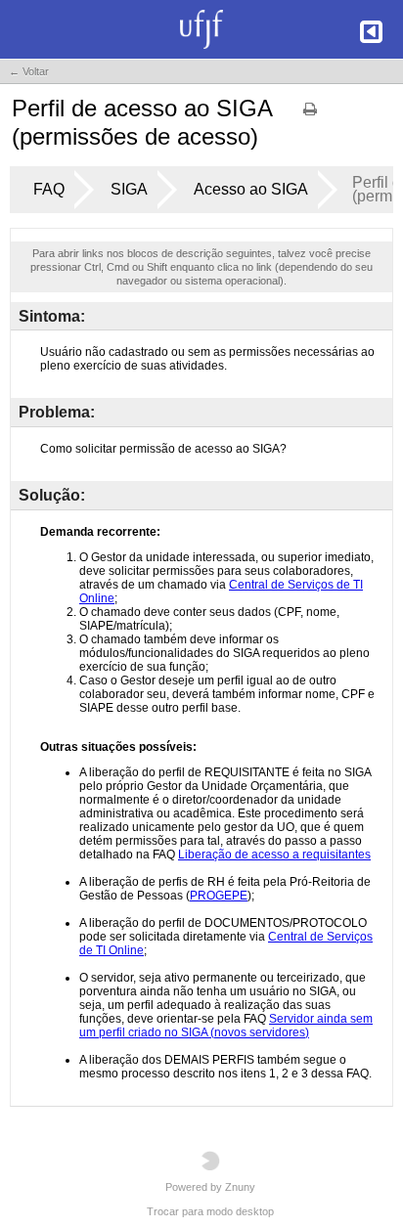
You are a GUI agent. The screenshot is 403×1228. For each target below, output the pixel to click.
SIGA (129, 189)
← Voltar (29, 71)
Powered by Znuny (210, 1187)
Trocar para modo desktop (210, 1211)
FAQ (49, 189)
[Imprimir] (310, 115)
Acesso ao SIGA (251, 189)
